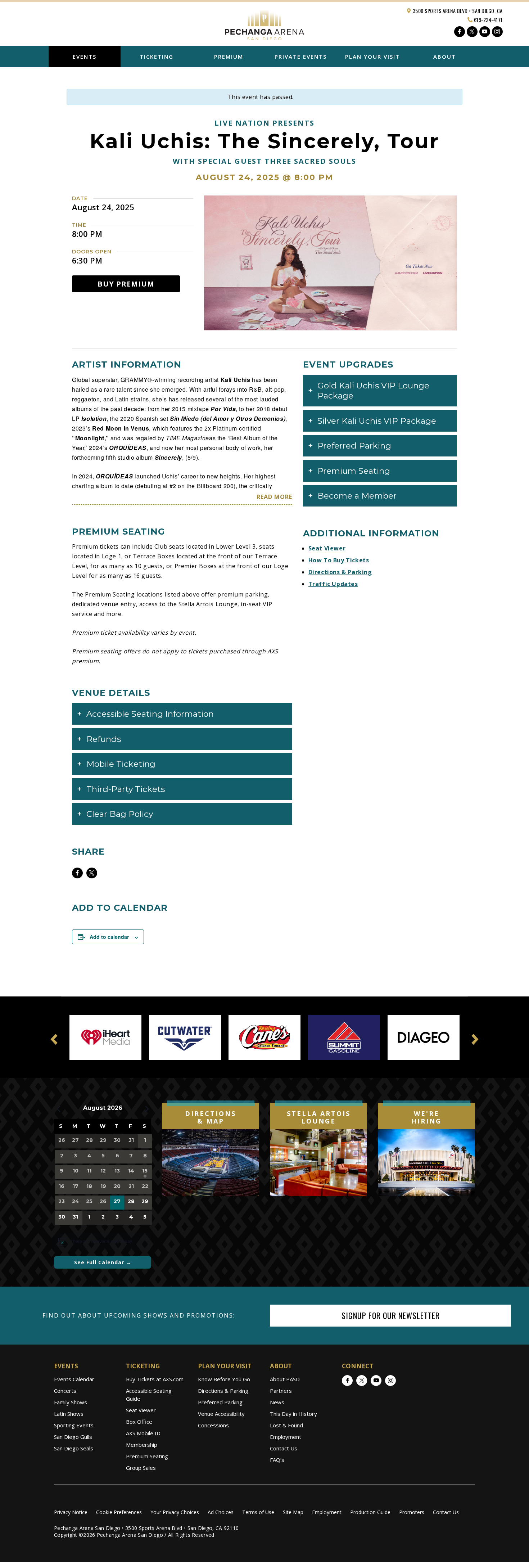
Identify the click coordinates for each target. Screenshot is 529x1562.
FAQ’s (277, 1459)
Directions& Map (210, 1117)
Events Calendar (74, 1379)
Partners (281, 1390)
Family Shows (70, 1402)
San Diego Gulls (73, 1436)
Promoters (411, 1512)
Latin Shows (68, 1413)
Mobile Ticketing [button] (120, 764)
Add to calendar (109, 936)
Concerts (65, 1390)
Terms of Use (258, 1512)
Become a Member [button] (357, 496)
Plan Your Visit (372, 56)
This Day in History (293, 1413)
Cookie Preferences (119, 1512)
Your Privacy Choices (174, 1512)
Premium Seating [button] (353, 471)
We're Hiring (426, 1117)
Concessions (213, 1425)
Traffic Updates (333, 584)
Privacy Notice (70, 1512)
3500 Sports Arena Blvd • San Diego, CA (457, 10)
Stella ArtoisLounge (319, 1117)
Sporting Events (74, 1425)
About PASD (285, 1379)
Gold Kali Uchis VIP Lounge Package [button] (373, 391)
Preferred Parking (220, 1402)
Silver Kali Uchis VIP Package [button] (376, 421)
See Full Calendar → (102, 1262)
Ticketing (156, 56)
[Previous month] (58, 1108)
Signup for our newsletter (391, 1315)
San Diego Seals (73, 1448)
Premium (228, 56)
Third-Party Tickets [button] (125, 789)
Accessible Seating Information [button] (150, 714)
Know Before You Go (224, 1379)
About (444, 56)
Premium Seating (147, 1456)
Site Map (293, 1512)
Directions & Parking (340, 572)
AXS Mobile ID (143, 1433)
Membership (141, 1444)
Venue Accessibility (221, 1413)
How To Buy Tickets (338, 560)
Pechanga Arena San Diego (264, 23)
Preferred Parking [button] (354, 446)
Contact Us (283, 1448)
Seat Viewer (327, 548)
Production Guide (370, 1512)
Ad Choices (221, 1512)
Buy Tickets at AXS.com (155, 1379)
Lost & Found (286, 1425)
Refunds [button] (103, 739)
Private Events (301, 56)
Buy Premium (126, 284)
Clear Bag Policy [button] (119, 814)
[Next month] (147, 1108)
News (277, 1402)
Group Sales (141, 1467)
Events (84, 56)
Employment (285, 1436)
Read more (274, 497)
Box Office (139, 1421)
